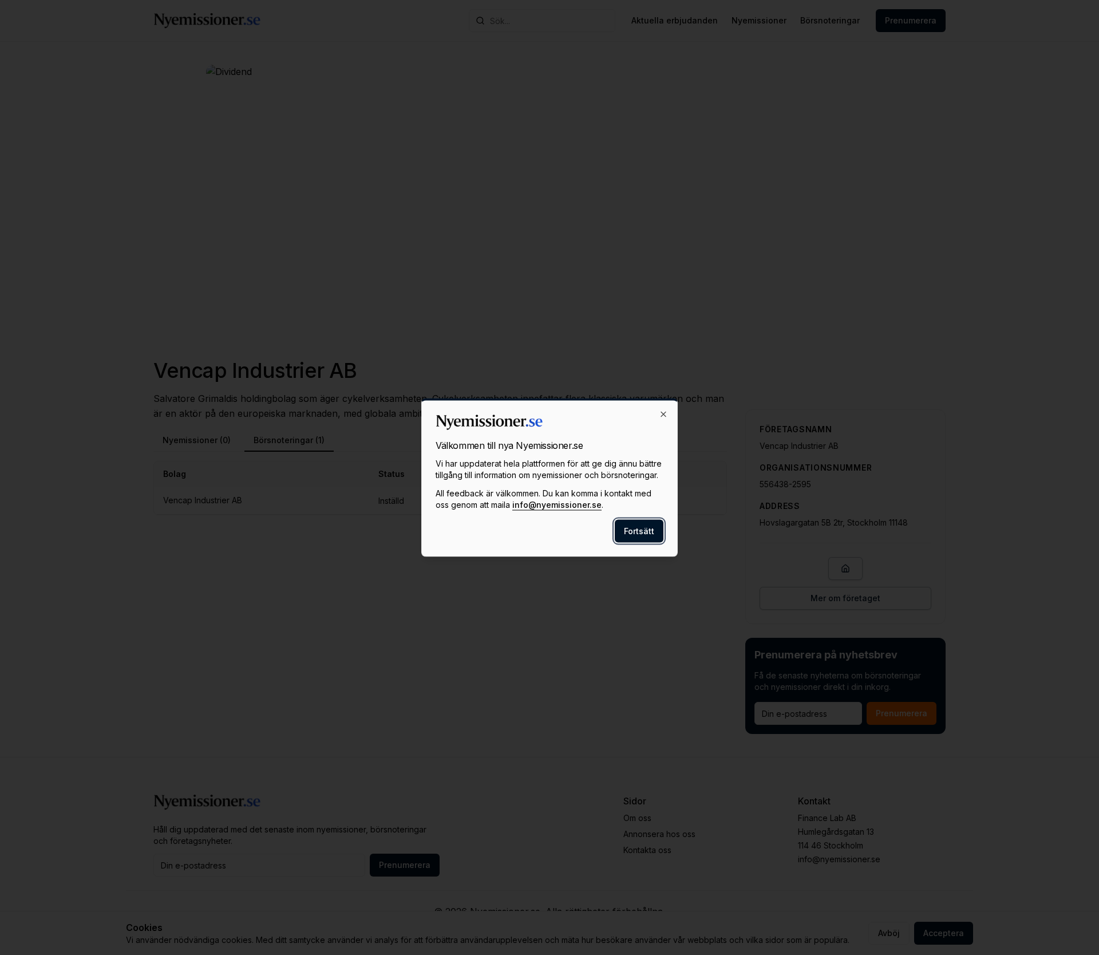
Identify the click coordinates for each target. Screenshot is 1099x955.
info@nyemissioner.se (557, 505)
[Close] (663, 414)
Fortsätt (639, 531)
